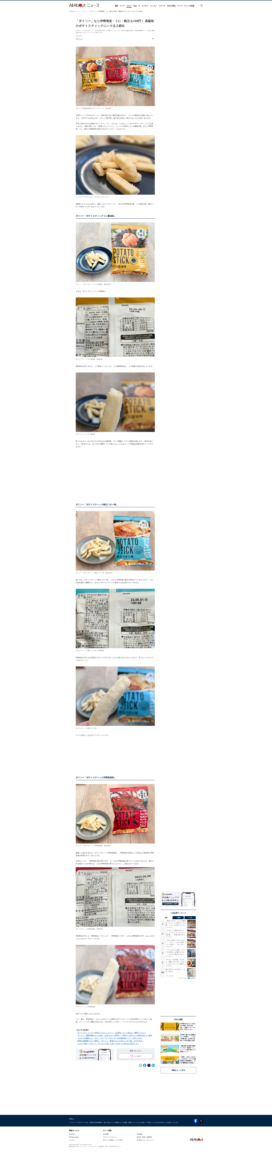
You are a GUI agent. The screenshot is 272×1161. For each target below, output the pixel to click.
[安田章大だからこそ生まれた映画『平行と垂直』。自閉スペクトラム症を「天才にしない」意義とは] (187, 1026)
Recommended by (183, 978)
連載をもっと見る (178, 1070)
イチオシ (72, 1140)
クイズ (179, 6)
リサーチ (162, 6)
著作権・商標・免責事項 (144, 1137)
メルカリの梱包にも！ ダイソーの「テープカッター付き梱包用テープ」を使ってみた (109, 1038)
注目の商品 (171, 6)
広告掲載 (139, 1134)
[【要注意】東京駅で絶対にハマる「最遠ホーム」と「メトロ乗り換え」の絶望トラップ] (187, 1049)
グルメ (129, 6)
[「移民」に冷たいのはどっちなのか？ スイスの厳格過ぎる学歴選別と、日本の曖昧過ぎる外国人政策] (187, 1060)
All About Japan (74, 1137)
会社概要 (106, 1134)
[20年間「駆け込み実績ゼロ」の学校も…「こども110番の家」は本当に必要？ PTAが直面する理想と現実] (187, 1038)
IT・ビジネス (143, 6)
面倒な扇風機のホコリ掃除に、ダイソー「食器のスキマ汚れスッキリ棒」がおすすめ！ (110, 1041)
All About (72, 1134)
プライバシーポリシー (110, 1137)
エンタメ (153, 6)
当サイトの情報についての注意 (112, 1140)
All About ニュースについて (145, 1140)
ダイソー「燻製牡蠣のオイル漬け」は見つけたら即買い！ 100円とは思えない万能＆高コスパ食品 (114, 1035)
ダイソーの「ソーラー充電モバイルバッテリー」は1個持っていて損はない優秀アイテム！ (111, 1033)
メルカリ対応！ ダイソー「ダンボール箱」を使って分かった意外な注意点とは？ (108, 1044)
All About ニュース (74, 11)
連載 (116, 6)
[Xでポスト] (149, 1065)
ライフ (122, 6)
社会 (135, 6)
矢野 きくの (79, 39)
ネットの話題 (189, 6)
